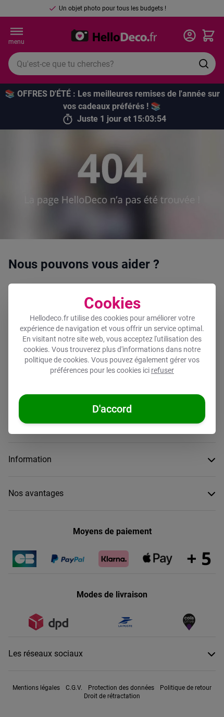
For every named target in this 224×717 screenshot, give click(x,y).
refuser (162, 370)
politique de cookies (56, 360)
